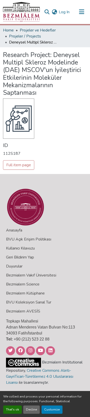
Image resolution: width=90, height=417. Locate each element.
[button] (21, 12)
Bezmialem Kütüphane (25, 293)
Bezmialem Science (23, 284)
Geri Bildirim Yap (20, 257)
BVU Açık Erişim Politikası (28, 239)
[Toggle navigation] (81, 12)
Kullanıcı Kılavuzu (20, 248)
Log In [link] (64, 12)
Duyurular (14, 266)
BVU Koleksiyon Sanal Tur (28, 302)
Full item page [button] (18, 165)
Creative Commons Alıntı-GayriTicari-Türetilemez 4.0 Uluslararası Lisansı (39, 376)
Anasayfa (14, 230)
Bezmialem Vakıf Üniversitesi (31, 275)
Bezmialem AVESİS (23, 311)
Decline (31, 409)
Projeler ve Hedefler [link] (38, 30)
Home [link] (8, 30)
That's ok (12, 409)
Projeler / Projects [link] (25, 36)
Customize (52, 409)
